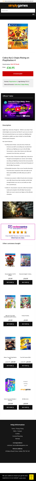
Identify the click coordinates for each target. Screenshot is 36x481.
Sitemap (17, 438)
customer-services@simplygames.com (17, 445)
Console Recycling (17, 436)
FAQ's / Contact (17, 431)
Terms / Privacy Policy (17, 428)
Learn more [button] (22, 478)
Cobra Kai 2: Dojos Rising (21, 84)
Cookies (17, 433)
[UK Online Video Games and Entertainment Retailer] (18, 6)
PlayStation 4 (13, 81)
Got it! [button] (31, 477)
